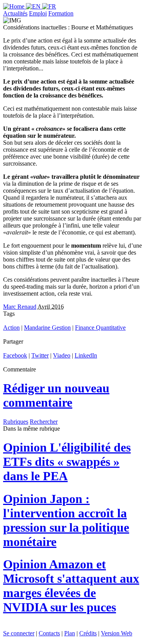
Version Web (116, 633)
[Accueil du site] (14, 6)
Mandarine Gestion (47, 327)
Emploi (38, 13)
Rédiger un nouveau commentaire (56, 395)
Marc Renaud (19, 306)
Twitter (40, 355)
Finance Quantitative (100, 327)
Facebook (15, 355)
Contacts (49, 633)
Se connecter (18, 633)
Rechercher (44, 421)
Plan (69, 633)
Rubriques (15, 421)
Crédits (88, 633)
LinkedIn (86, 355)
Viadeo (61, 355)
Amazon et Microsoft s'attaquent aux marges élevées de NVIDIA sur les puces (71, 585)
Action (11, 327)
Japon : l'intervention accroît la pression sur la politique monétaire (66, 520)
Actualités (15, 13)
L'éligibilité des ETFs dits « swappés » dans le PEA (67, 461)
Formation (60, 13)
